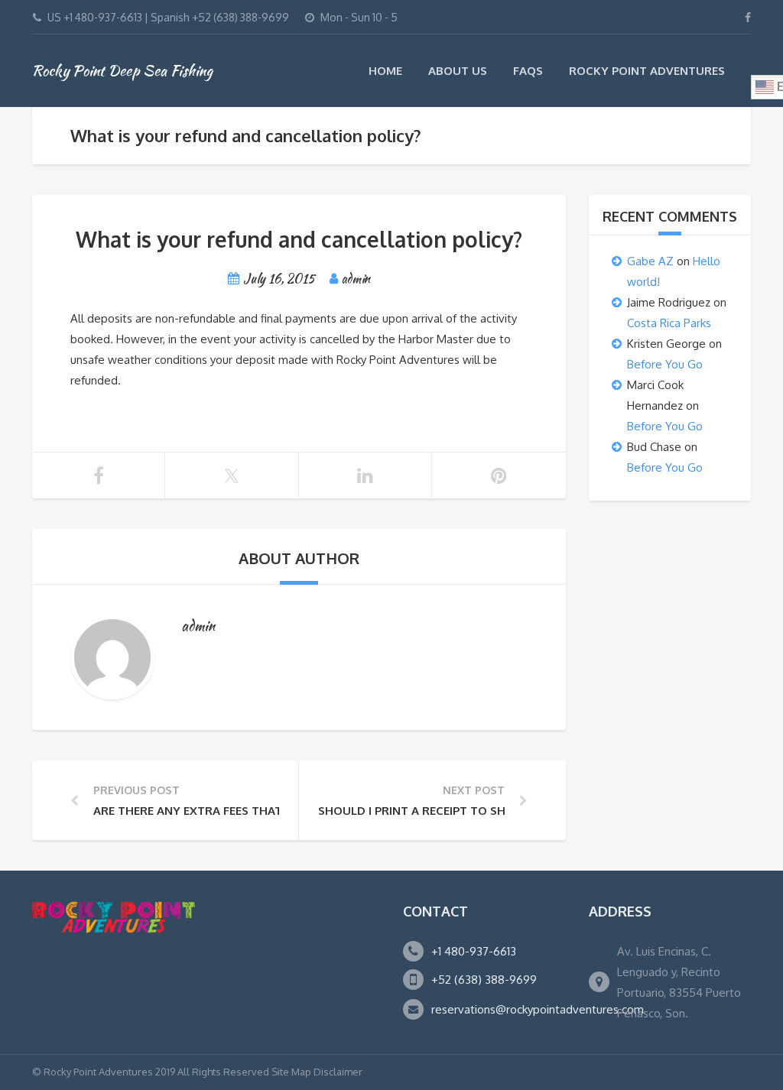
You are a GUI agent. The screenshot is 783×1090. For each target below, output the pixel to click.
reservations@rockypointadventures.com (537, 1009)
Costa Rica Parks (669, 323)
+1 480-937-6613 (473, 951)
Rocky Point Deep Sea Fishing (122, 70)
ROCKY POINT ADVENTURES (647, 70)
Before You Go (665, 364)
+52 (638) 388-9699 (484, 979)
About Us (457, 70)
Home (385, 70)
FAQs (528, 70)
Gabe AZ (650, 261)
